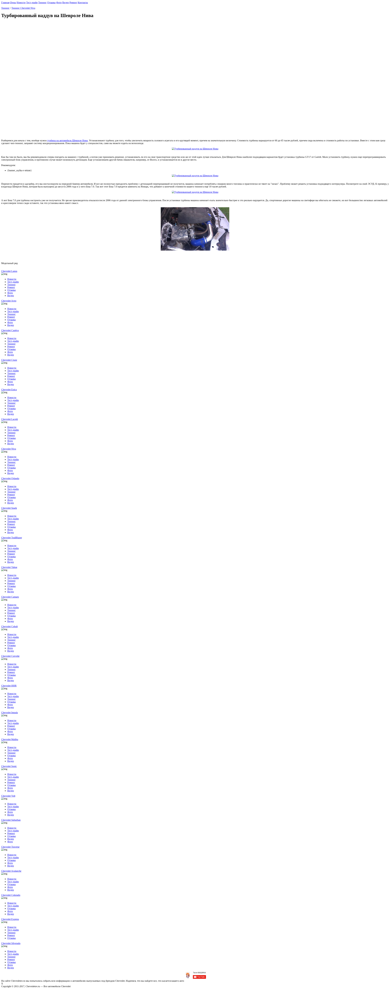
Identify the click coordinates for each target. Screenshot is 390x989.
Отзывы (51, 2)
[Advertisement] (92, 79)
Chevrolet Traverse (10, 847)
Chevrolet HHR (9, 685)
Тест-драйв (32, 2)
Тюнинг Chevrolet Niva (23, 8)
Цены (13, 2)
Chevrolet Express (10, 919)
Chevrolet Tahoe (9, 567)
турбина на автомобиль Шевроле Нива (67, 140)
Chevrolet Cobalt (9, 626)
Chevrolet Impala (9, 712)
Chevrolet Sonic (9, 766)
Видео (65, 2)
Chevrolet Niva (8, 448)
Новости (21, 2)
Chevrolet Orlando (10, 478)
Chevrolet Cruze (9, 360)
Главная (5, 2)
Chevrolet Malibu (9, 739)
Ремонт (73, 2)
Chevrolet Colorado (10, 895)
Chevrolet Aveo (8, 300)
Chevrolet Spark (9, 508)
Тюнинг (42, 2)
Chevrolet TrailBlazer (11, 537)
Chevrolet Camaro (10, 597)
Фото (59, 2)
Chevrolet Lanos (9, 271)
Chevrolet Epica (9, 389)
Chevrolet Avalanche (11, 871)
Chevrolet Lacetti (9, 419)
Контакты (83, 2)
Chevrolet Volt (8, 796)
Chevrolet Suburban (11, 820)
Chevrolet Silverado (10, 943)
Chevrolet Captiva (10, 330)
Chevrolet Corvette (10, 656)
